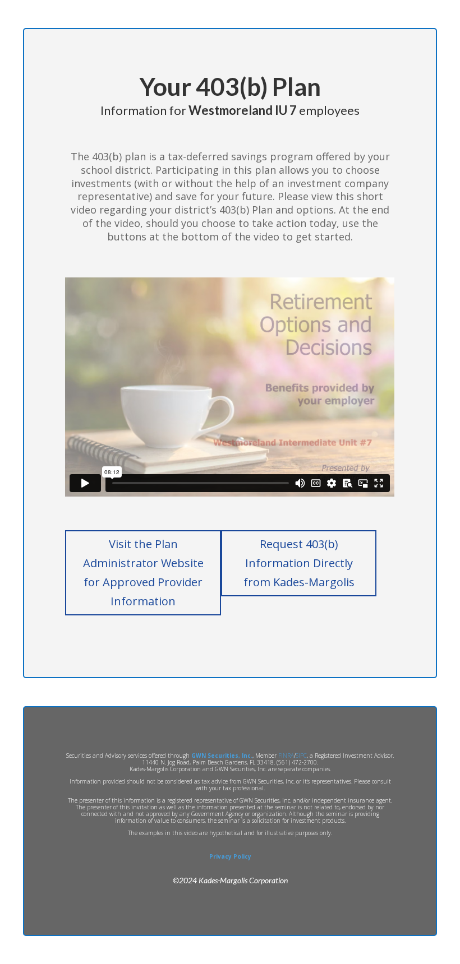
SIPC (301, 755)
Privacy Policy (230, 856)
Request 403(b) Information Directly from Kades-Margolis (299, 563)
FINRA (286, 755)
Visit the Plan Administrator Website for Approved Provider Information (143, 572)
